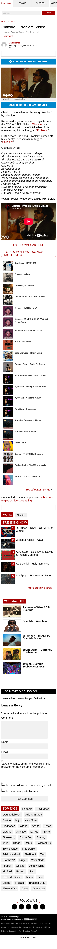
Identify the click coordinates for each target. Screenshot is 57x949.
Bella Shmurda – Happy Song (28, 353)
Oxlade (20, 865)
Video (12, 21)
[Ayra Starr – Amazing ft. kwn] (8, 401)
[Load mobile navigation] (53, 3)
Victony (7, 831)
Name (4, 741)
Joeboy (41, 837)
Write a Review (22, 923)
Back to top (27, 938)
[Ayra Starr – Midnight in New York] (8, 390)
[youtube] (35, 906)
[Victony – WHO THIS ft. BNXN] (8, 334)
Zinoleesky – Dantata (24, 285)
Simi (40, 877)
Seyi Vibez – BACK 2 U (25, 263)
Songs (22, 3)
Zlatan (47, 825)
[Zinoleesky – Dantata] (8, 289)
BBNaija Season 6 (8, 931)
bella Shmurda (33, 814)
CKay (25, 888)
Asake (35, 825)
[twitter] (21, 906)
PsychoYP (9, 860)
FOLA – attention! (23, 341)
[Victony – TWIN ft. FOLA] (8, 311)
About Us (5, 927)
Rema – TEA (20, 443)
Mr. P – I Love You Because (27, 476)
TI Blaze (20, 882)
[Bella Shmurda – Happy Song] (8, 356)
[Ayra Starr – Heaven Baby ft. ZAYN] (8, 379)
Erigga (6, 882)
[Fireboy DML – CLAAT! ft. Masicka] (8, 468)
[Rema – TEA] (8, 446)
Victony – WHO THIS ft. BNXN (28, 330)
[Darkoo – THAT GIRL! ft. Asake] (8, 457)
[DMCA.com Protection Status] (30, 919)
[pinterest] (42, 906)
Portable (27, 808)
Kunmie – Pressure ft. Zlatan (28, 420)
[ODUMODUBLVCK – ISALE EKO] (8, 300)
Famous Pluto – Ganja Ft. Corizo (30, 364)
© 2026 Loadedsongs (10, 917)
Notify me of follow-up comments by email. (26, 785)
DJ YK (34, 831)
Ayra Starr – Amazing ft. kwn (28, 398)
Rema (28, 843)
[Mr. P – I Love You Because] (8, 480)
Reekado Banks (12, 877)
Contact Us (16, 927)
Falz (32, 871)
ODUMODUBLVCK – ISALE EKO (30, 297)
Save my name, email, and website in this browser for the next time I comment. (25, 765)
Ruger (23, 860)
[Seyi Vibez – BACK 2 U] (8, 266)
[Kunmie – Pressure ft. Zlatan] (8, 424)
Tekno (29, 877)
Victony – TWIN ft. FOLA (26, 308)
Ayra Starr (31, 820)
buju (17, 820)
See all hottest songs (37, 489)
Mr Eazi (7, 871)
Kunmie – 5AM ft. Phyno (26, 431)
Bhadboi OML (37, 882)
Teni (42, 854)
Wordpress (16, 919)
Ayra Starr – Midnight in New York (30, 386)
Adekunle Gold (11, 854)
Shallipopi (30, 854)
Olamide (37, 124)
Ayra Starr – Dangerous (25, 409)
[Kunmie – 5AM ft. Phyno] (8, 435)
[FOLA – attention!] (8, 345)
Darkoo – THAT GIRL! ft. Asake (29, 454)
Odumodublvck (11, 814)
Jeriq (5, 843)
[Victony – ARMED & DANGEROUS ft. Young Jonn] (8, 322)
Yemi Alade (37, 860)
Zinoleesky (9, 837)
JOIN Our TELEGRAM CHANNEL (30, 61)
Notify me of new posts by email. (20, 791)
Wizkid (23, 825)
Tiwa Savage (10, 848)
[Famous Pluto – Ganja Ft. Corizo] (8, 367)
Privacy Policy (37, 923)
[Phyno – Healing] (8, 277)
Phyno (46, 831)
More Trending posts (41, 587)
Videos (40, 3)
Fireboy (7, 865)
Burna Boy (26, 837)
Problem (42, 130)
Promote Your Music (41, 927)
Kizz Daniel (28, 848)
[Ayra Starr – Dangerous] (8, 412)
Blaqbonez (9, 825)
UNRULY (7, 142)
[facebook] (14, 906)
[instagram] (28, 906)
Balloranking (44, 843)
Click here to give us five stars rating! (27, 499)
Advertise (27, 927)
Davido (7, 820)
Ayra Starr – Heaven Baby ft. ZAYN (31, 375)
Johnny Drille (36, 865)
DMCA (48, 923)
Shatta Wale (10, 888)
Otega (16, 843)
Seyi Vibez (43, 808)
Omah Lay (39, 888)
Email (4, 751)
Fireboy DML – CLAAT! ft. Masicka (30, 465)
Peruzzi (20, 871)
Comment (8, 36)
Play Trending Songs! (28, 931)
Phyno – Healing (22, 274)
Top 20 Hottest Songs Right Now (23, 253)
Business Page (7, 923)
